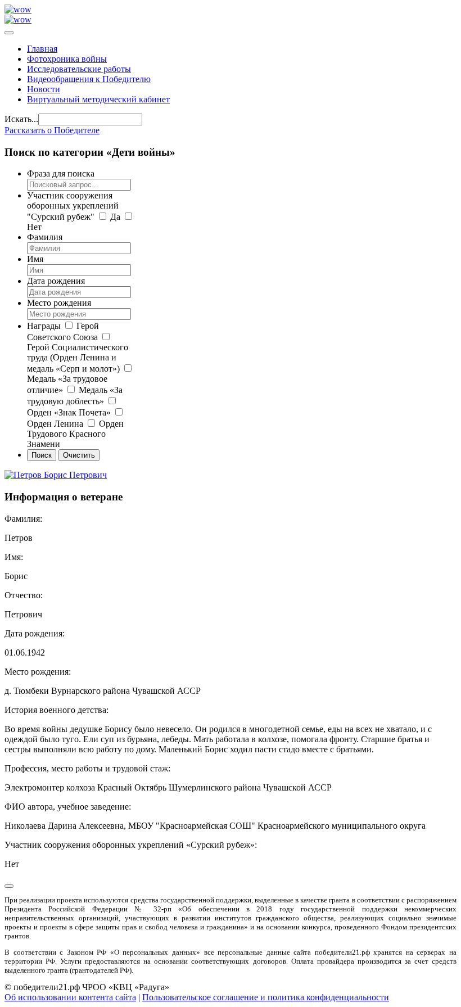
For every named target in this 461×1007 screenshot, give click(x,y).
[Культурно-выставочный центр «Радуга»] (17, 9)
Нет (34, 227)
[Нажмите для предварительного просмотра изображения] (55, 475)
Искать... (21, 119)
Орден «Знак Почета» (69, 412)
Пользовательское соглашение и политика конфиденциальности (265, 997)
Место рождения (59, 303)
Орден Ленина (55, 423)
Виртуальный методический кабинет (98, 99)
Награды (44, 326)
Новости (43, 89)
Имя (35, 259)
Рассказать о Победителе (52, 130)
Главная (42, 48)
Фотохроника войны (67, 59)
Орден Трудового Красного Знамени (75, 434)
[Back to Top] (8, 886)
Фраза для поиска (60, 173)
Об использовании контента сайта (70, 997)
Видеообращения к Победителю (89, 79)
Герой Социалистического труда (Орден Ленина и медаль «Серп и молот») (77, 357)
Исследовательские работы (79, 69)
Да (115, 217)
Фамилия (44, 237)
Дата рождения (56, 281)
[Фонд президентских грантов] (17, 19)
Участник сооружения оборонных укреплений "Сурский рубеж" (73, 206)
